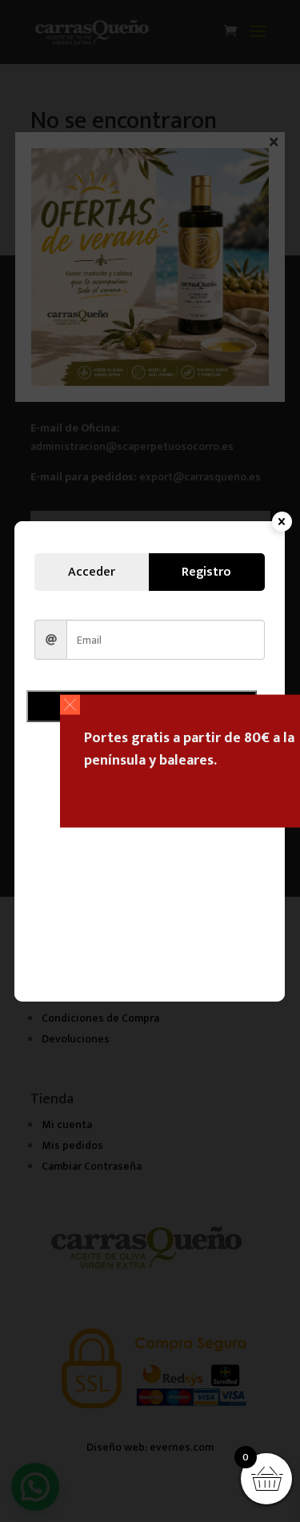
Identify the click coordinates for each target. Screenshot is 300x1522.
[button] (70, 704)
